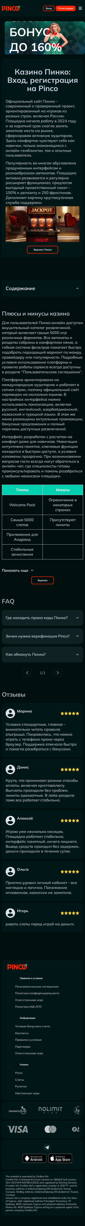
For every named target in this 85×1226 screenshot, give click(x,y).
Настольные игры (27, 1093)
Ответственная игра (29, 1000)
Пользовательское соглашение (37, 986)
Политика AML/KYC (28, 1006)
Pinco (18, 1073)
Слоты (19, 1079)
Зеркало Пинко (43, 249)
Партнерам (22, 1046)
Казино (24, 1064)
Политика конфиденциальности (37, 993)
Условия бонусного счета (32, 1026)
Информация (27, 1017)
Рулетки (21, 1086)
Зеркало (42, 580)
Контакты (22, 1033)
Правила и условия (31, 978)
